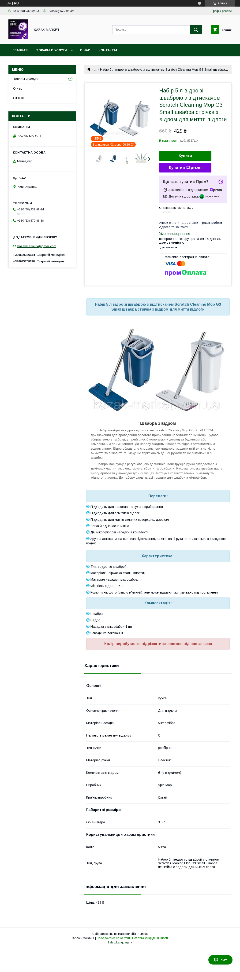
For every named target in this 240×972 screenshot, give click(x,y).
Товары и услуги (51, 50)
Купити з (177, 168)
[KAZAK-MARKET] (18, 38)
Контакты (108, 50)
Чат (224, 960)
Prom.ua (142, 933)
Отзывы (19, 98)
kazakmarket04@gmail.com (36, 246)
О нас (85, 50)
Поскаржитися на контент (113, 938)
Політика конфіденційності (150, 938)
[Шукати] (196, 29)
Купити (185, 156)
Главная (20, 50)
